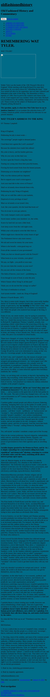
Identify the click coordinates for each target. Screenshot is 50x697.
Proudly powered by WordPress (12, 695)
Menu (4, 19)
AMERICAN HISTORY (15, 23)
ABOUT (9, 31)
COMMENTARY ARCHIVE (17, 27)
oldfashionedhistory (16, 4)
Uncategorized (24, 680)
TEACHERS (10, 33)
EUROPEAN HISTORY (15, 25)
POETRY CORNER (13, 29)
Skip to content (12, 19)
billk (2, 682)
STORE (9, 36)
